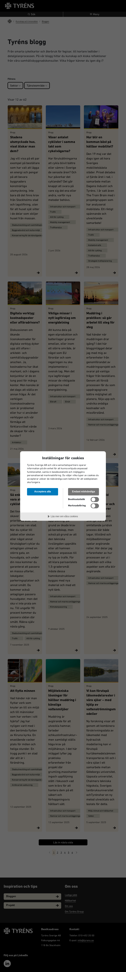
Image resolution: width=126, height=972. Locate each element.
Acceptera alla (42, 491)
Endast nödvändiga (83, 491)
